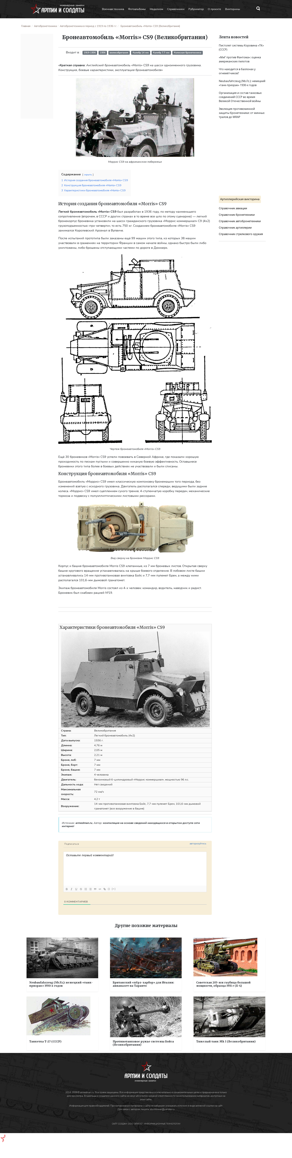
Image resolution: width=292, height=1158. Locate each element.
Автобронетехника (45, 26)
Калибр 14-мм (141, 52)
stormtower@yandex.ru (162, 1109)
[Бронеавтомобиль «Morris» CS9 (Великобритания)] (135, 117)
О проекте (214, 9)
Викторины (232, 9)
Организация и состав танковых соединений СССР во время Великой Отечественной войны (240, 97)
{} (109, 889)
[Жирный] (66, 889)
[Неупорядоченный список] (90, 889)
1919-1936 (90, 52)
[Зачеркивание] (81, 889)
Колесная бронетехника (187, 52)
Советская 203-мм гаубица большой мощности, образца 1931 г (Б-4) (223, 984)
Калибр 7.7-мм (161, 52)
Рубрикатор (196, 9)
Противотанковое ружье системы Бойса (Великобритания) (143, 1043)
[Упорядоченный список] (85, 889)
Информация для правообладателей (89, 1105)
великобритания (119, 52)
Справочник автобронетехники (240, 221)
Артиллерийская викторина (240, 199)
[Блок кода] (100, 889)
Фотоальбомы (137, 9)
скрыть (88, 174)
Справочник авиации (233, 208)
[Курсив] (71, 889)
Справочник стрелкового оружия (241, 234)
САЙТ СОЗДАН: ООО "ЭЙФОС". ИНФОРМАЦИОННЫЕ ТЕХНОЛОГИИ (146, 1123)
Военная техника (113, 9)
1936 (102, 52)
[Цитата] (95, 889)
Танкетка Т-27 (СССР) (45, 1041)
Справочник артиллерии (235, 227)
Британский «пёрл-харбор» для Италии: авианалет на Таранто (143, 984)
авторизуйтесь (198, 843)
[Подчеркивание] (76, 889)
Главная (25, 26)
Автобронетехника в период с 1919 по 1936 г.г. (88, 26)
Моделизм (156, 9)
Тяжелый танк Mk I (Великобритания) (226, 1041)
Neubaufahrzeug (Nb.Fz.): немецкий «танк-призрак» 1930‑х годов (61, 984)
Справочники (175, 9)
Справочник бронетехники (237, 215)
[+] (114, 889)
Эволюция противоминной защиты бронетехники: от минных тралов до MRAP (241, 113)
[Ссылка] (104, 889)
